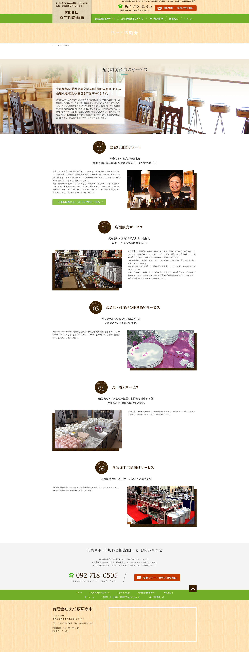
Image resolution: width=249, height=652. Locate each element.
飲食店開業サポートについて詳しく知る (79, 202)
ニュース (90, 597)
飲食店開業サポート (147, 592)
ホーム (54, 45)
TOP (80, 592)
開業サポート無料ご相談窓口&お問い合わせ (121, 597)
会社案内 (169, 592)
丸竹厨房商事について (100, 592)
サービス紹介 (124, 592)
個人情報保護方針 (156, 597)
